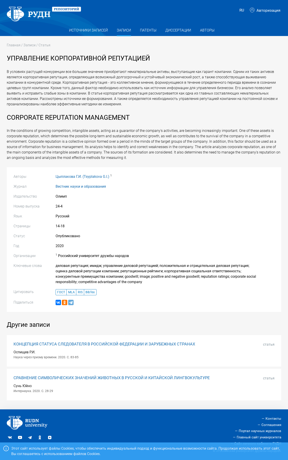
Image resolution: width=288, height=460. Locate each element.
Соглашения (271, 425)
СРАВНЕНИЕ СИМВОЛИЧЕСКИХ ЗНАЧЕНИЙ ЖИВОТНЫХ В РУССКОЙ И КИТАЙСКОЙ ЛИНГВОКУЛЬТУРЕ (112, 378)
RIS (80, 292)
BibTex (90, 292)
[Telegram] (71, 302)
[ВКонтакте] (58, 302)
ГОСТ (61, 292)
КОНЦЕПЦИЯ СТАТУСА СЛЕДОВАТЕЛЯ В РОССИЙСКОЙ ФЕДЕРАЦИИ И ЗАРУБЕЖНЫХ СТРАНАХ (104, 344)
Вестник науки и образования (81, 186)
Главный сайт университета (259, 437)
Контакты (273, 419)
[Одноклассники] (64, 302)
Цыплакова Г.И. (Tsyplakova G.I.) (82, 176)
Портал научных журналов (260, 431)
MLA (71, 292)
